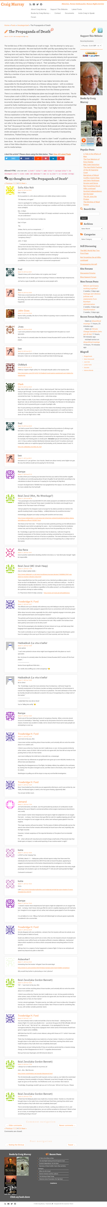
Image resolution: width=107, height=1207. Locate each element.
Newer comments (67, 1125)
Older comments (14, 1125)
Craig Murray (12, 4)
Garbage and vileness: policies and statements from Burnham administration (92, 299)
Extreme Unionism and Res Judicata (48, 1173)
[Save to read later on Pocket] (45, 158)
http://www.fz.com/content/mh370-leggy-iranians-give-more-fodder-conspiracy (44, 968)
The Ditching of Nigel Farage (46, 1176)
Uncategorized (23, 25)
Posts (13, 25)
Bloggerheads (88, 356)
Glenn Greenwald (89, 359)
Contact (58, 13)
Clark (21, 384)
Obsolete (86, 367)
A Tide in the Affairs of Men (46, 1158)
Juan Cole (87, 362)
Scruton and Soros (90, 183)
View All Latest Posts (62, 154)
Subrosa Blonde (88, 370)
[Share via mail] (60, 158)
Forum (33, 17)
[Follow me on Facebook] (42, 4)
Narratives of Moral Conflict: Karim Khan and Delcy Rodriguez (91, 178)
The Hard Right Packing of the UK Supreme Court (92, 170)
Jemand (22, 801)
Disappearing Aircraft (88, 264)
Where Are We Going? (45, 1171)
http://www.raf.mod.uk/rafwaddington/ (57, 593)
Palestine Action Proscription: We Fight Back (51, 1179)
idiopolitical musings (91, 342)
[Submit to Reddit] (38, 158)
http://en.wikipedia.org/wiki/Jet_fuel (29, 447)
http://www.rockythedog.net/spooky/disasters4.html (35, 1073)
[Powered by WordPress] (52, 1203)
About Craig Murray (38, 9)
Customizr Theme (68, 1203)
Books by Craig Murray (40, 13)
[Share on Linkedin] (53, 158)
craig (26, 36)
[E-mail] (34, 4)
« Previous (8, 183)
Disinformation (89, 310)
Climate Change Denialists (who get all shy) (92, 331)
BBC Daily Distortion (91, 165)
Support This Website (59, 9)
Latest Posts (77, 9)
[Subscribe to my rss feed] (31, 4)
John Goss (23, 310)
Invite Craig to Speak (86, 13)
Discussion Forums (87, 273)
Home (6, 25)
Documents (69, 13)
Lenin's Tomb (88, 365)
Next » (24, 183)
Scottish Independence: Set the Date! (49, 1163)
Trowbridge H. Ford (28, 601)
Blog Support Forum (88, 277)
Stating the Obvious (15, 1145)
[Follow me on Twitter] (38, 4)
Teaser (71, 1145)
